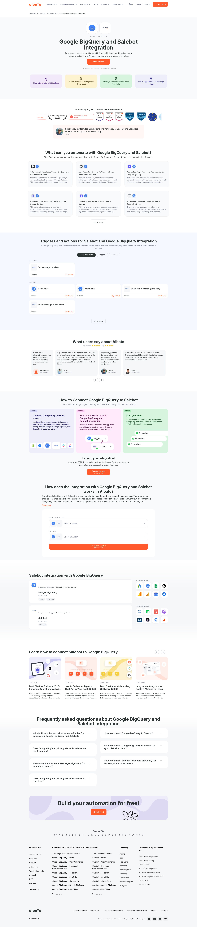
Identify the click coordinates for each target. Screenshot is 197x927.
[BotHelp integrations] (156, 611)
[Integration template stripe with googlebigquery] (147, 174)
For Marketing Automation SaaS (151, 876)
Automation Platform (68, 4)
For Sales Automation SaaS (149, 872)
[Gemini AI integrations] (164, 586)
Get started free (98, 472)
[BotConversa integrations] (148, 611)
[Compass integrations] (164, 620)
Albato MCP (143, 880)
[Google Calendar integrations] (156, 594)
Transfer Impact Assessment (137, 910)
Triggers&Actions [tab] (86, 255)
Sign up (147, 4)
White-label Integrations (148, 857)
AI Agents (123, 886)
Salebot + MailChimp (101, 889)
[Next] (101, 380)
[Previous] (95, 380)
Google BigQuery (52, 13)
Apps (96, 4)
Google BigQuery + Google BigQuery (68, 885)
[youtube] (160, 919)
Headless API (144, 884)
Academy (123, 866)
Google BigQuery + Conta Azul (65, 881)
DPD (31, 879)
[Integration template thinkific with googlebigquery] (147, 203)
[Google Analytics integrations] (139, 594)
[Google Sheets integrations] (156, 586)
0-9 (55, 835)
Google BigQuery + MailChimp (65, 889)
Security (153, 910)
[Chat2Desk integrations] (139, 611)
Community (124, 878)
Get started (98, 812)
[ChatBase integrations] (148, 620)
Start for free (98, 62)
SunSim (32, 863)
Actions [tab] (114, 255)
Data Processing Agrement (113, 910)
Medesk (32, 883)
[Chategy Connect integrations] (156, 620)
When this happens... (57, 518)
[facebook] (149, 919)
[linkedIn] (154, 919)
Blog (121, 858)
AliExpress (33, 867)
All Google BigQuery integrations (66, 853)
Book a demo (160, 4)
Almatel (32, 875)
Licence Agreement (80, 910)
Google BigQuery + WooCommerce (67, 862)
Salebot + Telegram (100, 873)
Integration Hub (34, 13)
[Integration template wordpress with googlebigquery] (98, 174)
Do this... (52, 531)
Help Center (124, 862)
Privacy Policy (95, 910)
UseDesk (33, 859)
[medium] (165, 919)
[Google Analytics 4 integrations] (148, 594)
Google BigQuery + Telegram (65, 873)
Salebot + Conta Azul (101, 881)
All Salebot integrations (102, 853)
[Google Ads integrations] (139, 586)
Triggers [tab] (102, 255)
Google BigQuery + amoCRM (64, 877)
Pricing (122, 854)
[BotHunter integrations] (164, 611)
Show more (98, 222)
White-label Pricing (146, 861)
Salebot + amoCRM (100, 877)
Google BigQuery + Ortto (63, 858)
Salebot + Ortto (99, 858)
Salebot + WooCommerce (103, 862)
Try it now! (69, 274)
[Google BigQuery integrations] (148, 586)
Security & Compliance (148, 868)
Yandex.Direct (35, 854)
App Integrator (125, 870)
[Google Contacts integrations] (164, 594)
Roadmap (123, 874)
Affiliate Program (126, 882)
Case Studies (144, 865)
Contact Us (164, 910)
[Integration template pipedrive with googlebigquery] (50, 174)
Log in (138, 4)
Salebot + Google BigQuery (104, 885)
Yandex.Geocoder (36, 871)
